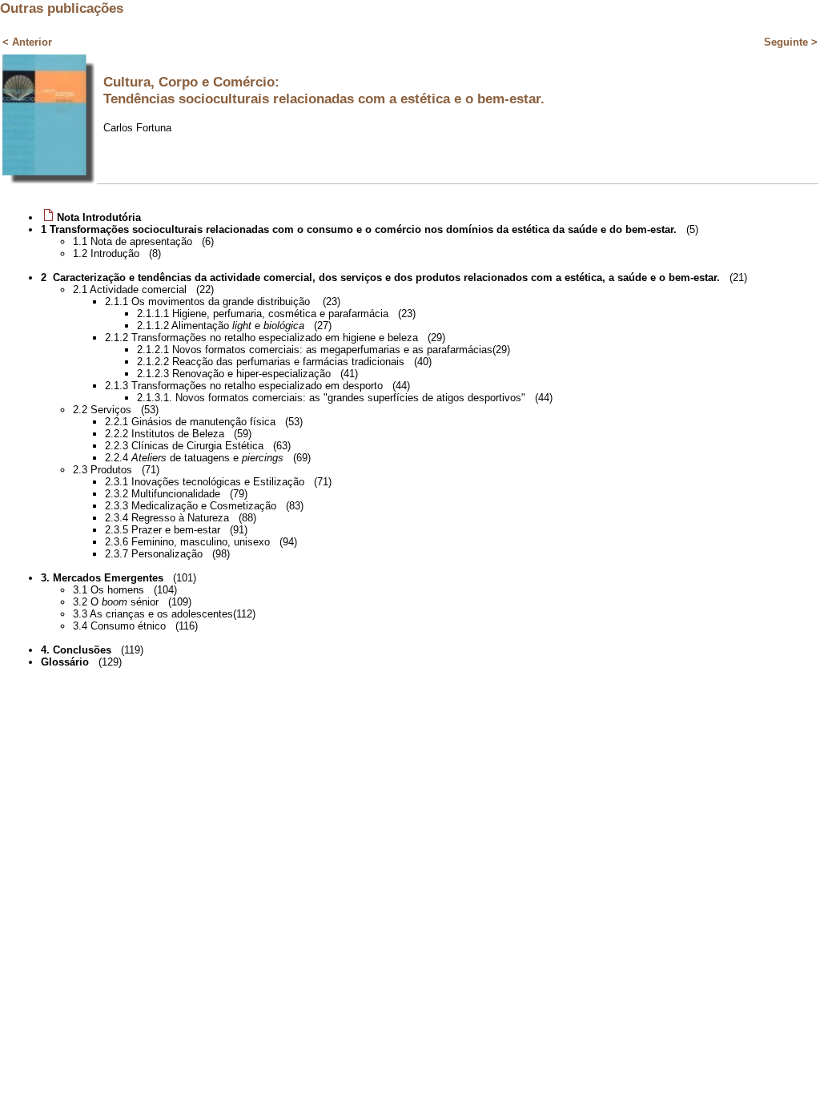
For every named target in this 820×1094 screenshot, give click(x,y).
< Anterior (27, 42)
